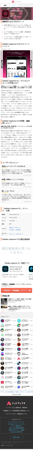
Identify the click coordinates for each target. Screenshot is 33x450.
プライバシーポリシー (12, 414)
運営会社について (22, 414)
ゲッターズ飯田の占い (16, 426)
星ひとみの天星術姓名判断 (16, 428)
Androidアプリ (19, 234)
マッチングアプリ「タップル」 (16, 422)
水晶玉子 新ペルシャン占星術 (16, 430)
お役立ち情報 (17, 394)
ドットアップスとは (11, 407)
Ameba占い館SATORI (16, 432)
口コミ (14, 5)
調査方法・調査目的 (21, 407)
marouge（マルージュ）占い (16, 424)
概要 (5, 5)
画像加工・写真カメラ (14, 227)
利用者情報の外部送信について (21, 410)
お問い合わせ (16, 437)
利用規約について (8, 410)
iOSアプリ (11, 234)
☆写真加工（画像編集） (15, 230)
